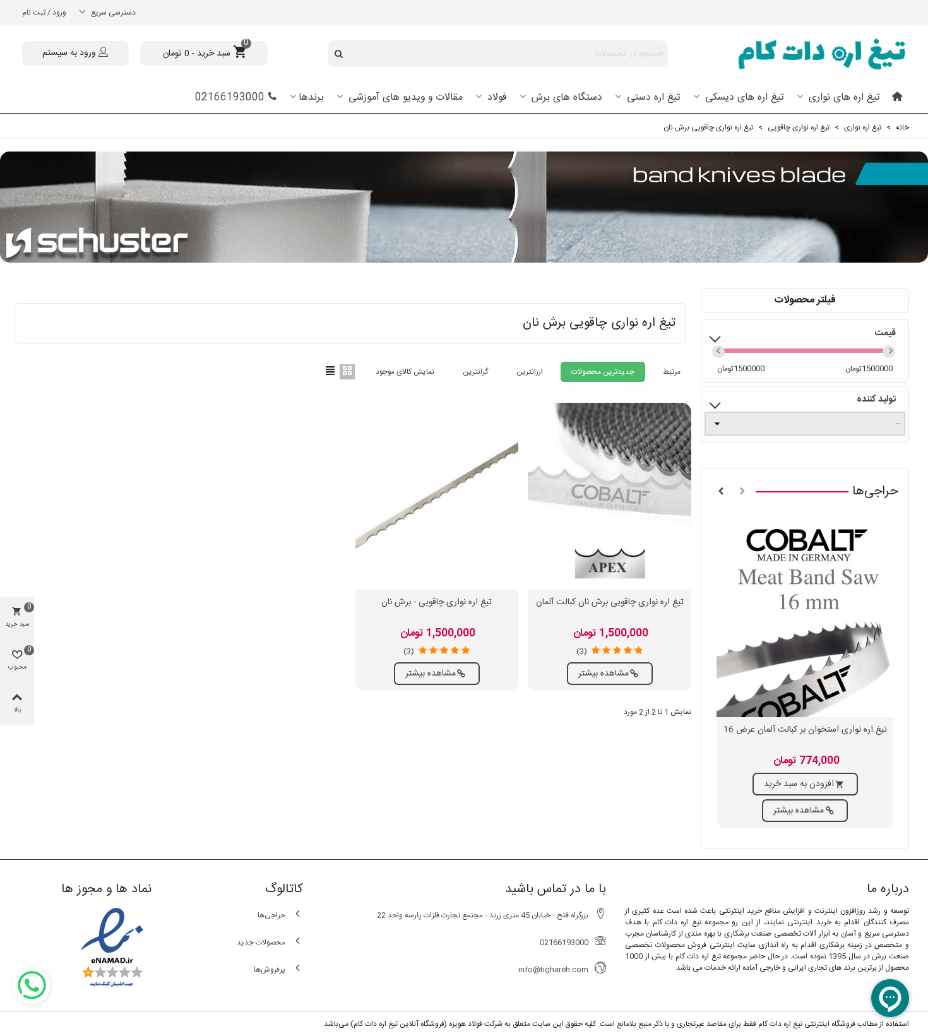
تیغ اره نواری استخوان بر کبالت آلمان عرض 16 (805, 730)
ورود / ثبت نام (44, 12)
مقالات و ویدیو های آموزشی (404, 97)
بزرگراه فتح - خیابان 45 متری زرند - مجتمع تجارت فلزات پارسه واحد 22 (482, 915)
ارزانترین (529, 372)
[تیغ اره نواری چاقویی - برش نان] (437, 496)
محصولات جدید (261, 942)
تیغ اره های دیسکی (743, 97)
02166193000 (230, 97)
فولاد (495, 97)
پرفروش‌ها (269, 969)
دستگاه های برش (565, 97)
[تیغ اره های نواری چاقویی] (464, 207)
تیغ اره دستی (652, 97)
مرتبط (672, 372)
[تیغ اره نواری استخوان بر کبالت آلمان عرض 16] (805, 616)
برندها (311, 97)
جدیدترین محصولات (602, 372)
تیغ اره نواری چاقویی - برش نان (436, 602)
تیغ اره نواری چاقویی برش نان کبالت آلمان (610, 602)
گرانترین (475, 372)
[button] (742, 491)
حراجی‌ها (875, 491)
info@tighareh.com (553, 969)
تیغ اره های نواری (843, 97)
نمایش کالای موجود (405, 372)
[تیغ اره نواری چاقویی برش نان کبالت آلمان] (609, 496)
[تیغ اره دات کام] (811, 54)
